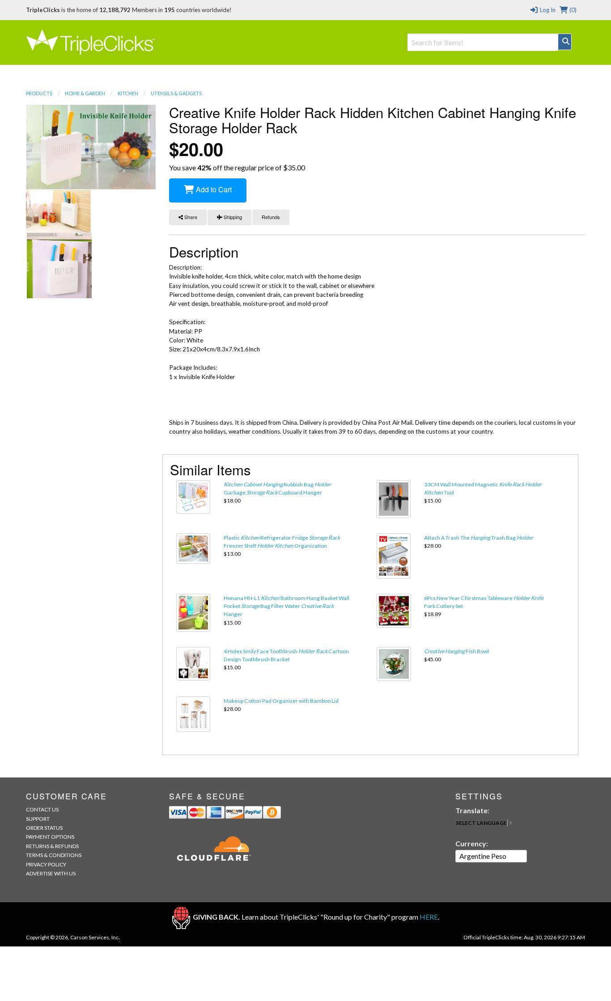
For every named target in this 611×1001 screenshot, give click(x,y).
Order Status (44, 827)
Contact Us (42, 809)
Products (39, 93)
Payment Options (50, 836)
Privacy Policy (46, 864)
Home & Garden (85, 93)
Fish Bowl (456, 651)
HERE (429, 916)
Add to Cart (213, 189)
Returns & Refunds (52, 846)
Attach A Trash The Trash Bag (478, 537)
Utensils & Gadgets (176, 93)
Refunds (271, 216)
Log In (547, 9)
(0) (572, 9)
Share (190, 216)
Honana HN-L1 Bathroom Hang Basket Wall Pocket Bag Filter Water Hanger (286, 606)
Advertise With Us (51, 873)
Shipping (232, 216)
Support (38, 818)
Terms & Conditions (53, 855)
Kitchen (128, 93)
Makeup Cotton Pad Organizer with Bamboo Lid (281, 700)
